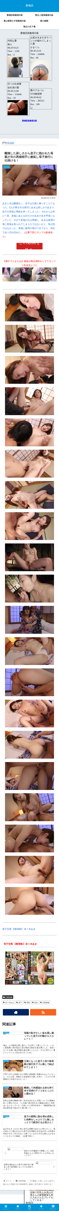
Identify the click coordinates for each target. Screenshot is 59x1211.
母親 (28, 1002)
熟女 (36, 1002)
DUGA (10, 142)
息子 (20, 1002)
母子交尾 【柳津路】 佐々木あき (19, 929)
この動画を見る (29, 246)
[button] (53, 625)
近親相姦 (8, 997)
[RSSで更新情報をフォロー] (43, 1012)
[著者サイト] (16, 1012)
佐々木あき (9, 1002)
